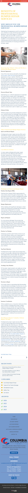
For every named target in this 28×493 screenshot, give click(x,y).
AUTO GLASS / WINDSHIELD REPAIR (14, 429)
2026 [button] (5, 400)
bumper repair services (9, 75)
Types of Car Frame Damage (11, 385)
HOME (14, 416)
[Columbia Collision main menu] (1, 1)
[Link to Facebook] (13, 478)
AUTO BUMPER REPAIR (14, 426)
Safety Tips (6, 390)
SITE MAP (13, 487)
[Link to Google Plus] (15, 478)
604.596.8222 (24, 1)
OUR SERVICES (14, 419)
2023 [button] (5, 409)
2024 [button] (5, 406)
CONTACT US (14, 434)
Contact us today (9, 344)
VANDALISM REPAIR (14, 431)
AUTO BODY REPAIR (14, 424)
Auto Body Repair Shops (6, 354)
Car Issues (6, 392)
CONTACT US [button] (14, 452)
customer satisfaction (15, 341)
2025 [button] (5, 403)
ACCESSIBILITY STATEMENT (21, 487)
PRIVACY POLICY (6, 487)
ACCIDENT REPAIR (14, 421)
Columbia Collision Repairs (17, 333)
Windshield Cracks (8, 387)
